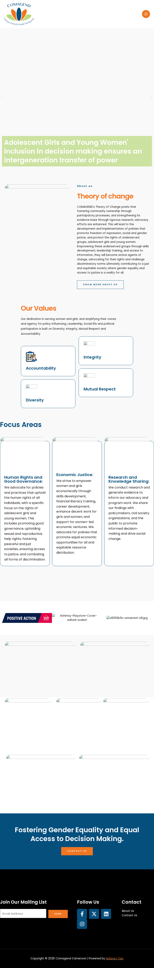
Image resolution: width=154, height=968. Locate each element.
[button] (2, 96)
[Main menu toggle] (146, 14)
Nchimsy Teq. (115, 958)
